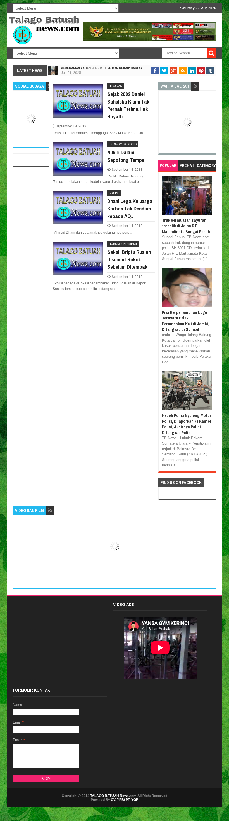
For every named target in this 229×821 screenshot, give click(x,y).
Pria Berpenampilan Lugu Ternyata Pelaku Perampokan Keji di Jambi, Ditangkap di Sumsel (185, 320)
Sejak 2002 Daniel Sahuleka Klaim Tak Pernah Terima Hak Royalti (128, 105)
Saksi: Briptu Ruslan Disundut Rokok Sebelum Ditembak (129, 259)
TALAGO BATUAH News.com (113, 796)
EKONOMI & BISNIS (123, 144)
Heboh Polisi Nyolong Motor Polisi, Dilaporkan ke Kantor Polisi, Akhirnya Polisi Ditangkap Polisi (187, 423)
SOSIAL (114, 193)
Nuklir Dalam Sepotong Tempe (125, 156)
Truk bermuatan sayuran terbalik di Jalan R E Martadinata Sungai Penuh (186, 226)
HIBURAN (115, 86)
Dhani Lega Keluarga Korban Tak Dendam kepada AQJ (129, 208)
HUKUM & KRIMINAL (123, 243)
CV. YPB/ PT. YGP (124, 800)
